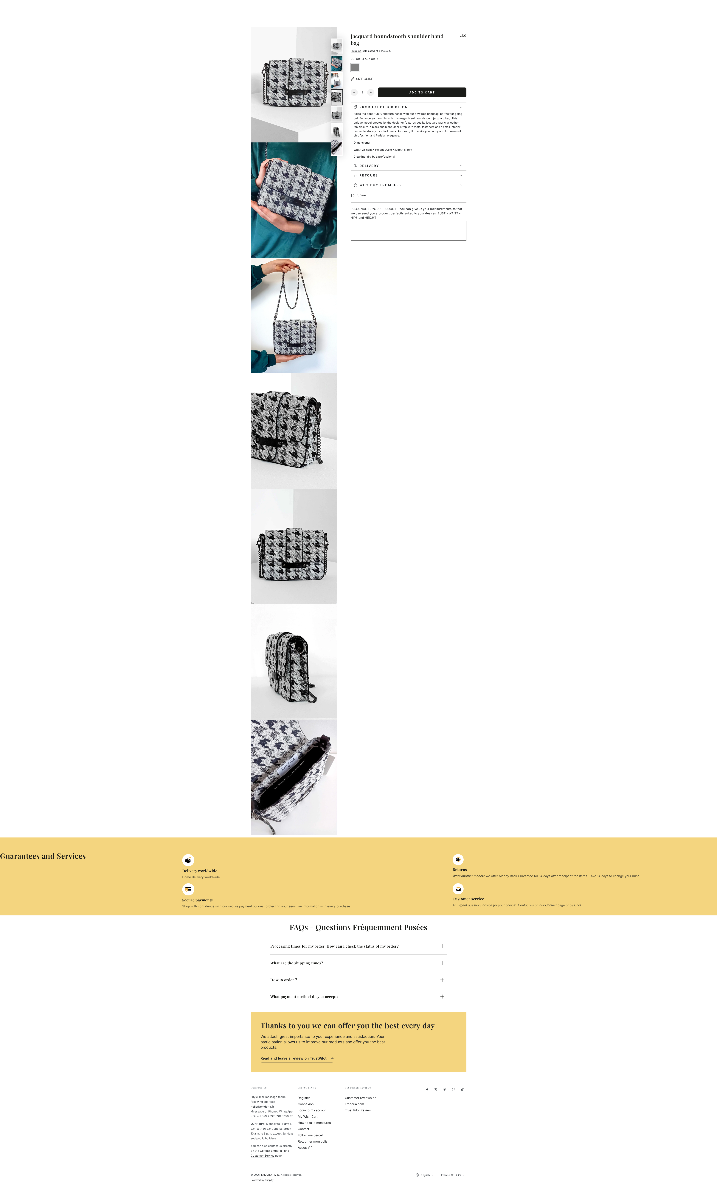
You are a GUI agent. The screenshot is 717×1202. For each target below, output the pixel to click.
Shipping (356, 51)
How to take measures (314, 1123)
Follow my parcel (310, 1135)
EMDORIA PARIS (270, 1174)
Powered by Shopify (262, 1180)
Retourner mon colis (313, 1141)
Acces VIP (305, 1147)
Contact (303, 1129)
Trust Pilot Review (358, 1110)
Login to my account (313, 1110)
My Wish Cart (307, 1116)
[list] (449, 881)
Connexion (306, 1104)
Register (304, 1098)
